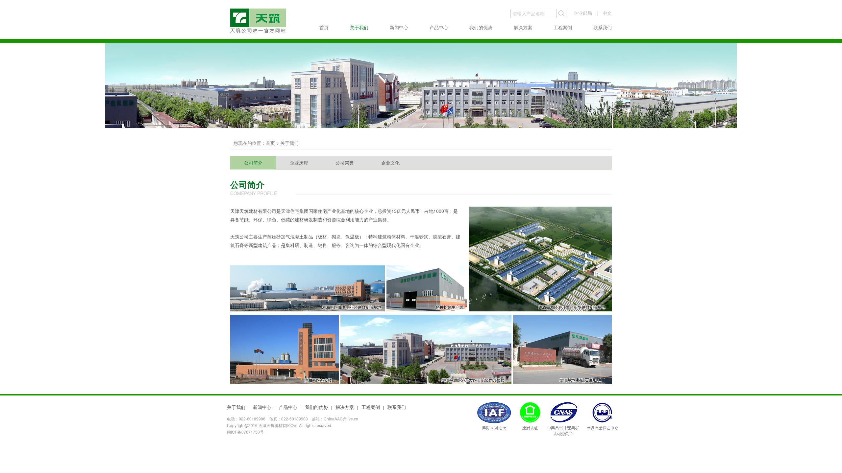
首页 (324, 27)
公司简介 (253, 162)
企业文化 (390, 162)
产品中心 (439, 27)
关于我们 (359, 27)
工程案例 (563, 27)
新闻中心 (399, 27)
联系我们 (602, 27)
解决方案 (523, 27)
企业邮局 (583, 13)
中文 (607, 13)
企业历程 (299, 162)
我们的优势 (480, 27)
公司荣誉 (344, 162)
